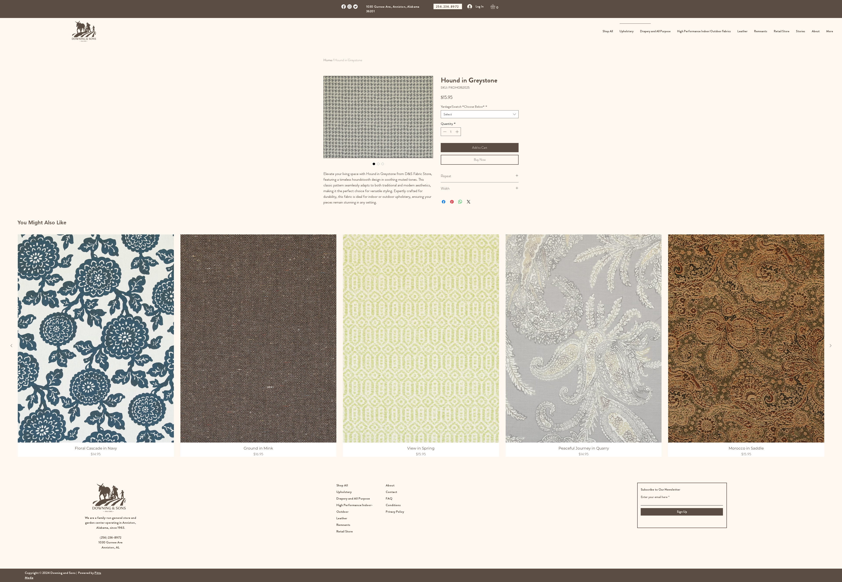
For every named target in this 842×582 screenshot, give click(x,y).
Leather (341, 518)
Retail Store (344, 531)
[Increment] (457, 132)
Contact (391, 491)
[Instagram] (349, 6)
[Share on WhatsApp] (460, 201)
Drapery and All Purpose (353, 498)
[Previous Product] (11, 345)
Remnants (343, 524)
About (390, 485)
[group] (421, 345)
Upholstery (344, 491)
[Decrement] (444, 132)
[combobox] (480, 114)
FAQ (389, 498)
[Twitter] (355, 6)
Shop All (342, 485)
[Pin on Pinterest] (452, 201)
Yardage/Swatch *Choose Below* (464, 107)
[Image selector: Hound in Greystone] (374, 164)
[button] (496, 6)
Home (327, 59)
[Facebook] (343, 6)
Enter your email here (654, 496)
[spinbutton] (451, 132)
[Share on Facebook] (443, 201)
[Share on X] (468, 201)
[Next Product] (830, 345)
